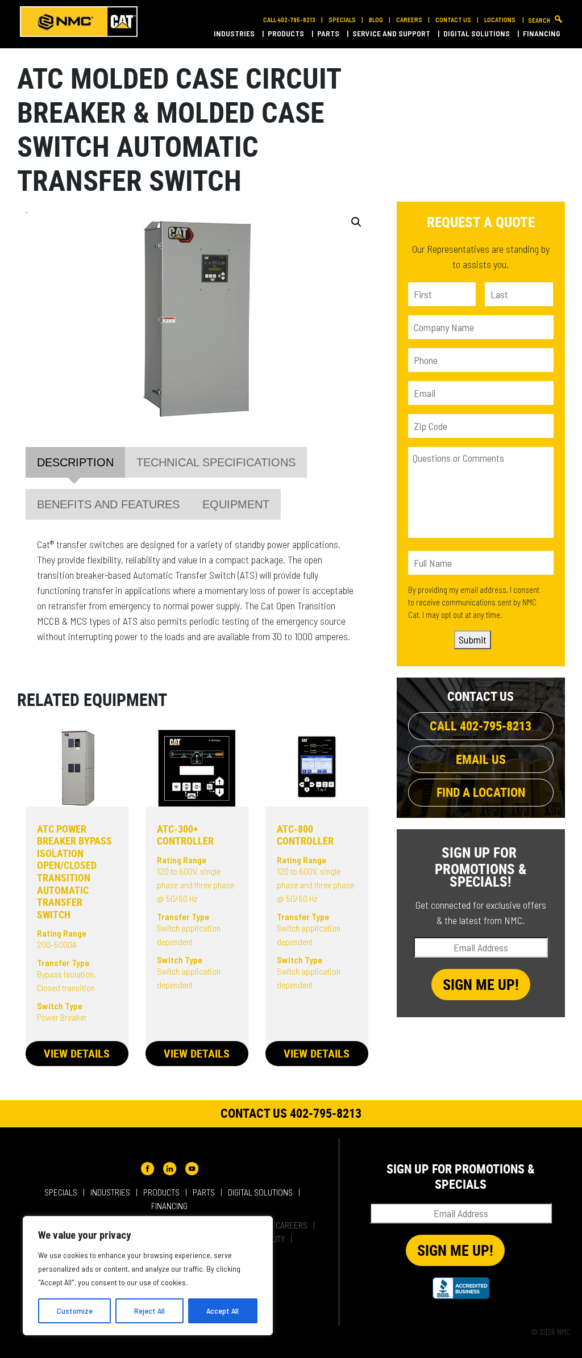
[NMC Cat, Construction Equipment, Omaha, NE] (461, 1288)
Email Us (481, 759)
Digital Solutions (477, 33)
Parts (329, 33)
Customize (75, 1310)
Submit (473, 639)
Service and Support (392, 33)
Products (287, 33)
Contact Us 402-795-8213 (291, 1113)
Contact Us (453, 19)
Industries (235, 33)
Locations (500, 19)
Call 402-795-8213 (289, 19)
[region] (148, 1275)
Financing (542, 33)
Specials (342, 19)
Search (539, 20)
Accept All (222, 1310)
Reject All (149, 1310)
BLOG (376, 19)
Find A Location (480, 792)
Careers (409, 19)
